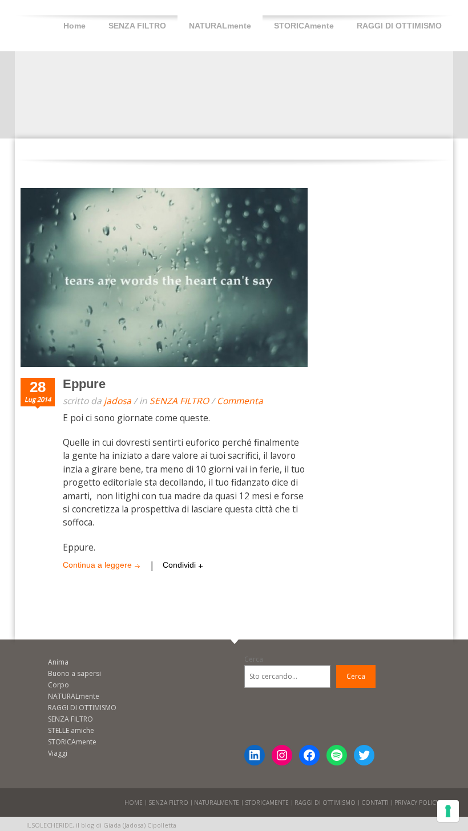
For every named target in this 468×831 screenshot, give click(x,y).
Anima (58, 662)
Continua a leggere (97, 564)
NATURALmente (220, 25)
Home (74, 25)
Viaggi (57, 753)
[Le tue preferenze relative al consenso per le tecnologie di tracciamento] (448, 811)
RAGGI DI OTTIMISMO (399, 25)
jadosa (117, 400)
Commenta (240, 400)
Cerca (253, 659)
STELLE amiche (71, 730)
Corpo (58, 685)
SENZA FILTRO (137, 25)
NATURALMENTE (216, 802)
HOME (133, 802)
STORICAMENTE (267, 802)
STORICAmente (304, 25)
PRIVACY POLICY (416, 802)
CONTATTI (375, 802)
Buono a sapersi (74, 673)
